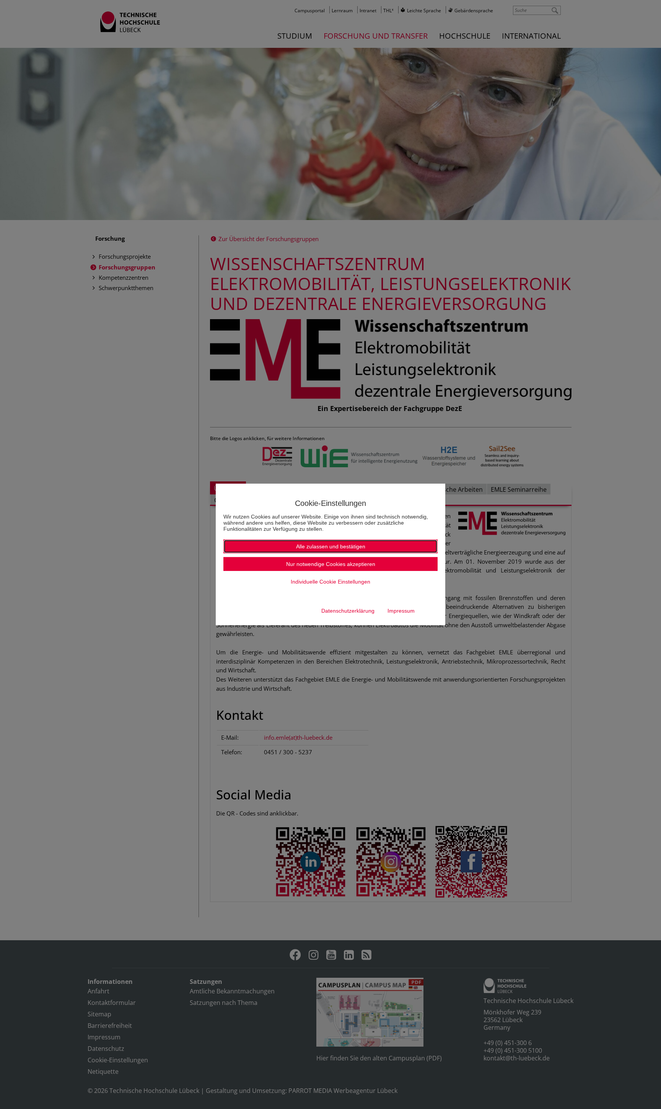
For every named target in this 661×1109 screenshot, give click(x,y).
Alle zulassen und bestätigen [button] (330, 546)
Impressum (401, 611)
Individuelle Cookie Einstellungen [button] (330, 582)
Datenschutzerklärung (347, 611)
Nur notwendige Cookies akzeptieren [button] (330, 564)
